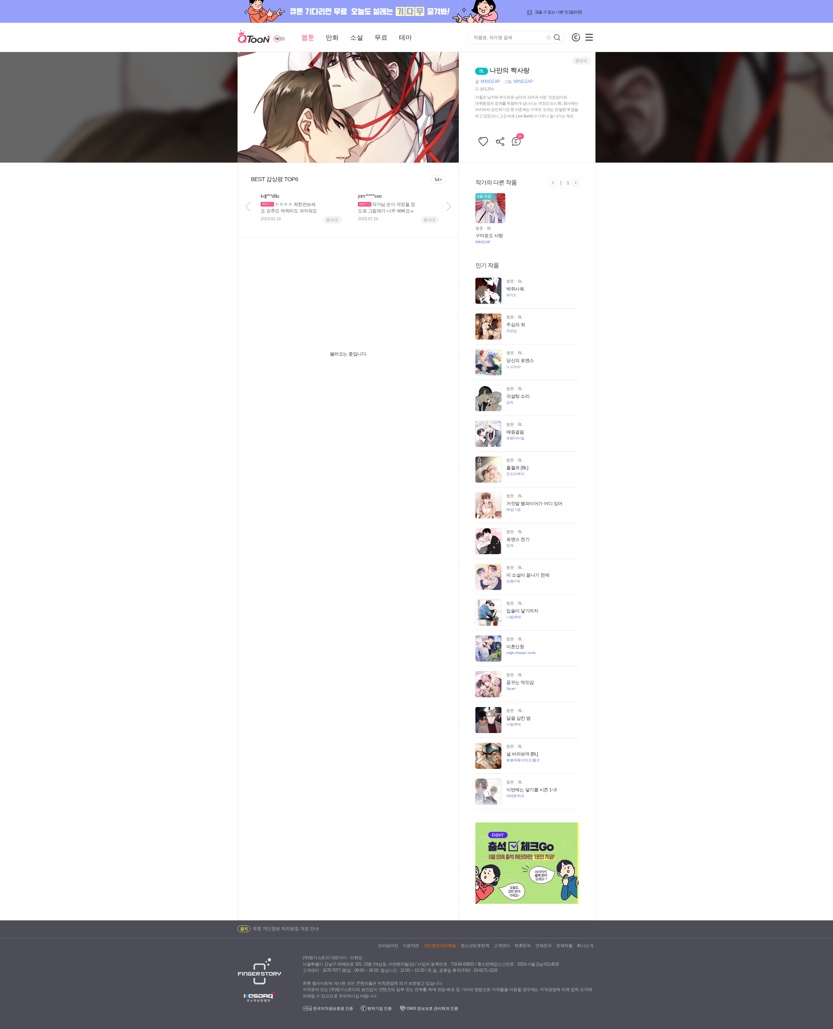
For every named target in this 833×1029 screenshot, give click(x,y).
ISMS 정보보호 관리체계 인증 (432, 1008)
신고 (583, 60)
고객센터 (502, 945)
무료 (381, 37)
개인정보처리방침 (440, 945)
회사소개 (585, 945)
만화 (332, 37)
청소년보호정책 (475, 945)
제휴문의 (522, 945)
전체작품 (564, 945)
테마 (405, 37)
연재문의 (543, 945)
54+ (438, 179)
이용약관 (411, 945)
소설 (356, 37)
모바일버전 (388, 945)
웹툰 (307, 37)
